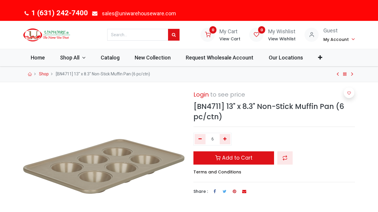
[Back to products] (344, 74)
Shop (44, 74)
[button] (320, 57)
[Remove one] (200, 139)
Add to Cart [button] (236, 157)
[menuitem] (37, 57)
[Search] (174, 35)
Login (201, 94)
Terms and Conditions (217, 172)
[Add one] (225, 139)
